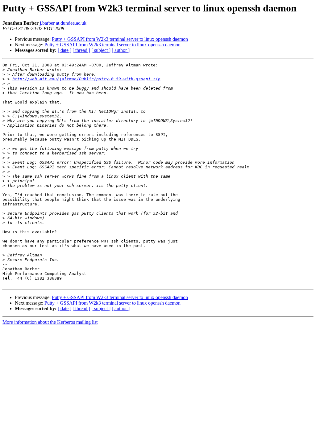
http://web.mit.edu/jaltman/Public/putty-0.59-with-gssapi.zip (86, 79)
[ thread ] (81, 50)
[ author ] (121, 50)
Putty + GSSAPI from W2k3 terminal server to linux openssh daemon (120, 39)
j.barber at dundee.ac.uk (63, 23)
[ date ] (64, 50)
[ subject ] (100, 50)
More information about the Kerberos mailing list (50, 322)
